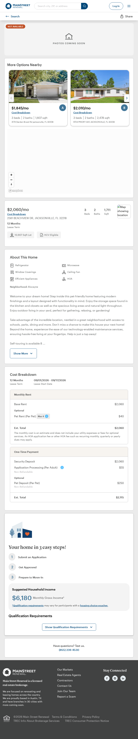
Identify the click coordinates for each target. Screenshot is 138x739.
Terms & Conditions (64, 716)
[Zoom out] (11, 179)
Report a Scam (66, 696)
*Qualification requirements (28, 605)
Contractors (65, 680)
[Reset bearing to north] (11, 184)
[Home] (17, 6)
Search (15, 16)
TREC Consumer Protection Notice (87, 720)
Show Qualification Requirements (66, 627)
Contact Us (64, 685)
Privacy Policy (90, 716)
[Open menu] (129, 6)
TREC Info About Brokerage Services (36, 720)
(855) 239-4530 (69, 649)
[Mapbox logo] (15, 191)
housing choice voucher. (94, 605)
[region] (69, 161)
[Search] (84, 6)
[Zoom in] (11, 174)
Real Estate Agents (69, 674)
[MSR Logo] (23, 672)
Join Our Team (66, 691)
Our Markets (65, 669)
